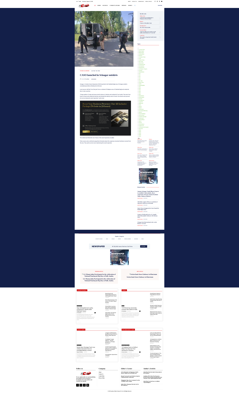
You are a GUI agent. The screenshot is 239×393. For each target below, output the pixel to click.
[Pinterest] (110, 79)
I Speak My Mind (142, 85)
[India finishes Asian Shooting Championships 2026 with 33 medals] (146, 320)
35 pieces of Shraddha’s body (146, 23)
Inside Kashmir (84, 70)
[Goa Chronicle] (83, 5)
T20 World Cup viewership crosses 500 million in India (129, 328)
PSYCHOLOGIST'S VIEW (128, 349)
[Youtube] (162, 1)
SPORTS (124, 309)
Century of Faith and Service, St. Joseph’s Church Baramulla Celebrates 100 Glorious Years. (147, 216)
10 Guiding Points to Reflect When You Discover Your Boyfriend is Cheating (155, 360)
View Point (141, 128)
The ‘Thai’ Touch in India (145, 27)
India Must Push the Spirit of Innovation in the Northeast (142, 141)
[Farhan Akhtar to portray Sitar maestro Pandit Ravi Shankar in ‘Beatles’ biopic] (101, 327)
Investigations (141, 100)
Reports (141, 21)
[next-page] (79, 342)
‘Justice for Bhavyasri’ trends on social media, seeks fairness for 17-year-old (148, 32)
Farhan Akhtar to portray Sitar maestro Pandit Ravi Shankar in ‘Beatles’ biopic (110, 327)
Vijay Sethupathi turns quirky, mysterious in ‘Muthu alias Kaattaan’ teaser (85, 329)
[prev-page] (77, 342)
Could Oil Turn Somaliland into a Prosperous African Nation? (146, 18)
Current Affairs (143, 30)
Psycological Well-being (143, 110)
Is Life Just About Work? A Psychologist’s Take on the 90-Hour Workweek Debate (155, 353)
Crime (140, 58)
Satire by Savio (141, 115)
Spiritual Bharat (142, 119)
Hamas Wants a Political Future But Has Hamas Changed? (153, 149)
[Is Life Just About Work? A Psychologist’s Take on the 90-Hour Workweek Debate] (146, 354)
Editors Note (142, 16)
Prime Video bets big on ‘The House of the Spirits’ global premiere (111, 320)
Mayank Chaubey (80, 371)
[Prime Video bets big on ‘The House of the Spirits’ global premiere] (101, 321)
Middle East (141, 103)
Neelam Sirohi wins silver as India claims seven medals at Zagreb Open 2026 (156, 332)
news (140, 104)
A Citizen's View (142, 49)
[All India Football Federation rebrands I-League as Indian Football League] (146, 326)
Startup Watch (141, 124)
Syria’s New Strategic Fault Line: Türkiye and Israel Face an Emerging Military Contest (142, 156)
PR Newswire (141, 109)
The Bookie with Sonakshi (143, 127)
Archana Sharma (124, 371)
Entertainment (141, 66)
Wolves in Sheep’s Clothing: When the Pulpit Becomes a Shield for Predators (154, 156)
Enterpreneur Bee (142, 64)
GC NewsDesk (86, 79)
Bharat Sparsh (141, 51)
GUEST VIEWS (81, 349)
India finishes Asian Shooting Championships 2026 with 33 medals (156, 319)
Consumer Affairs (142, 57)
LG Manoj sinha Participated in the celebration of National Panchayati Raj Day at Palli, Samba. (99, 299)
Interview (140, 98)
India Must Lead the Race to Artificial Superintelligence (142, 149)
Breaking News (143, 25)
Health (140, 83)
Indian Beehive (141, 95)
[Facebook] (155, 1)
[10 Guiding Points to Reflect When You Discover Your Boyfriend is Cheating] (146, 360)
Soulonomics (141, 118)
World (140, 130)
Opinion (140, 106)
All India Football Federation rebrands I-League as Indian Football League (156, 326)
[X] (159, 1)
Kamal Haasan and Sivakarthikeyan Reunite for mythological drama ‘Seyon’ (111, 314)
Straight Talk (141, 125)
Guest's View (141, 82)
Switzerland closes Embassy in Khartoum (140, 295)
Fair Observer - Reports (143, 69)
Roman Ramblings (142, 113)
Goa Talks (141, 80)
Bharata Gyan (141, 52)
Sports (140, 121)
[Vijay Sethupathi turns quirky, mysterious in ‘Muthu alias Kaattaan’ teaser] (86, 319)
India (140, 86)
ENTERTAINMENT (82, 309)
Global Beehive (141, 72)
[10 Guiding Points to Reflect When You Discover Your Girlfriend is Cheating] (131, 358)
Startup (140, 122)
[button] (134, 5)
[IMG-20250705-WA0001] (105, 118)
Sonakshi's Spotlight (142, 116)
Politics (140, 107)
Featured (140, 70)
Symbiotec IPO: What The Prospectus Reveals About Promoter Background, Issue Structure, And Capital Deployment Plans (154, 142)
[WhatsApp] (113, 79)
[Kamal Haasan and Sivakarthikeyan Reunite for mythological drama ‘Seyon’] (101, 314)
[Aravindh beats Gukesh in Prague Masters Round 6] (146, 314)
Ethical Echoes (141, 67)
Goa (139, 73)
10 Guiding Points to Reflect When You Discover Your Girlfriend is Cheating (130, 368)
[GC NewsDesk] (81, 79)
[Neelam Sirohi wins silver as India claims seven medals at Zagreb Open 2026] (146, 333)
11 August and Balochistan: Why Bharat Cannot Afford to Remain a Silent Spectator (111, 353)
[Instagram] (157, 1)
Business (140, 55)
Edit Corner (141, 61)
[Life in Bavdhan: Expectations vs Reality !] (101, 375)
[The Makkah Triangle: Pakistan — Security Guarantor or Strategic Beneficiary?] (101, 360)
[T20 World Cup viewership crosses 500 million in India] (131, 319)
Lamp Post (142, 35)
